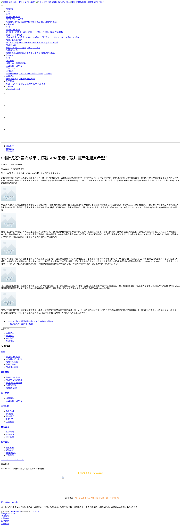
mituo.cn (35, 511)
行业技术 (10, 336)
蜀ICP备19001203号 (9, 502)
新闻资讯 (10, 149)
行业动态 (10, 151)
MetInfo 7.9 (16, 511)
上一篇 (29, 321)
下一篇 (19, 324)
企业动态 (10, 338)
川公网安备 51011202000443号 (90, 473)
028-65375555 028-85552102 (12, 460)
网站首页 (10, 9)
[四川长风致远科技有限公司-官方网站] (90, 2)
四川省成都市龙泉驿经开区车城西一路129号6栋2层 (97, 498)
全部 (8, 14)
